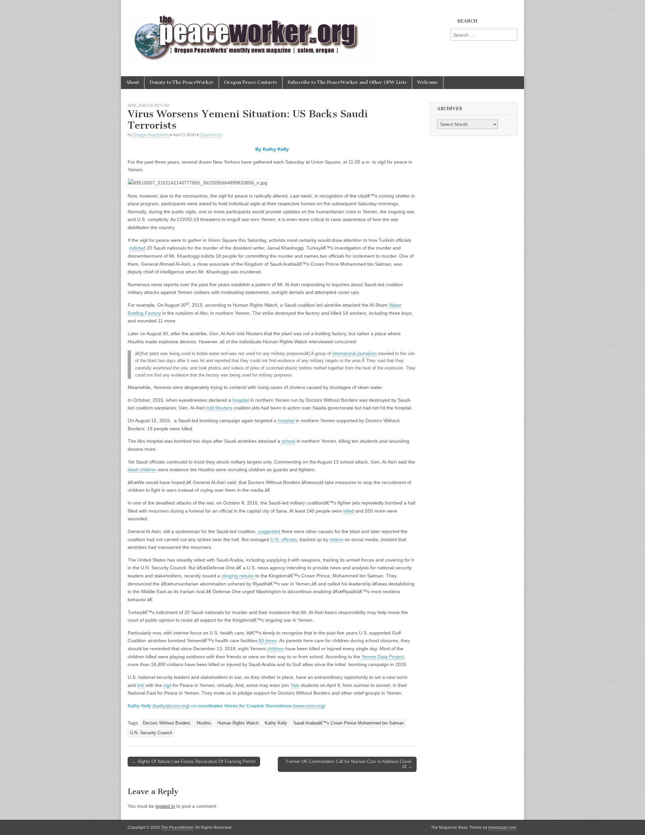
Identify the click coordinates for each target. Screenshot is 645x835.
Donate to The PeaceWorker (181, 82)
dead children (142, 469)
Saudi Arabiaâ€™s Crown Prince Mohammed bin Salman (348, 723)
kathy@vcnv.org (171, 705)
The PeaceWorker (177, 827)
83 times (268, 640)
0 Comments (211, 134)
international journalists (354, 353)
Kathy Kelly (276, 723)
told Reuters (219, 407)
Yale (294, 685)
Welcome (427, 82)
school (288, 441)
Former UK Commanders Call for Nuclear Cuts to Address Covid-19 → (349, 764)
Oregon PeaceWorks (151, 134)
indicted (137, 248)
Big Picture (158, 105)
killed (348, 511)
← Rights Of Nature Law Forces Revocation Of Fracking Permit (194, 761)
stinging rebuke (237, 575)
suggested (269, 531)
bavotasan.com (502, 827)
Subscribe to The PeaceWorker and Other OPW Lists (347, 82)
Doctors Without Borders (166, 723)
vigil (167, 685)
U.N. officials (283, 539)
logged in (165, 806)
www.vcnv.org (309, 705)
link (140, 685)
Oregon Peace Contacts (250, 82)
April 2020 (137, 105)
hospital (240, 400)
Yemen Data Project (382, 656)
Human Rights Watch (238, 723)
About (132, 82)
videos (336, 539)
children (275, 648)
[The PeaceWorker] (254, 33)
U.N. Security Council (151, 733)
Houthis (204, 723)
